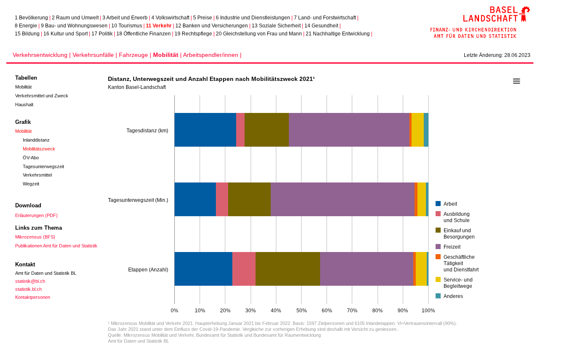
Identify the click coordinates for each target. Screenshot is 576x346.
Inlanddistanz (36, 139)
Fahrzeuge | (136, 54)
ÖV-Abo (31, 157)
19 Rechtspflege (193, 34)
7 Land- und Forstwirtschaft (325, 18)
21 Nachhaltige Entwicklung (338, 34)
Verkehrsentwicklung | (43, 54)
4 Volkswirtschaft (170, 18)
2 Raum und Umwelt (75, 18)
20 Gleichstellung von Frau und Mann (259, 34)
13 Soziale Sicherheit (276, 26)
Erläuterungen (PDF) (36, 215)
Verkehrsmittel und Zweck (41, 95)
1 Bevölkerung (31, 18)
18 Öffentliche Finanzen (143, 34)
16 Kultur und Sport (65, 34)
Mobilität (23, 86)
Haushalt (24, 104)
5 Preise (202, 18)
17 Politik (102, 34)
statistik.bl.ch (28, 289)
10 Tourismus (126, 26)
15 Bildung (27, 34)
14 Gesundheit (321, 26)
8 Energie (26, 26)
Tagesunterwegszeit (43, 166)
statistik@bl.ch (30, 281)
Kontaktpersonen (32, 297)
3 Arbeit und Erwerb (125, 18)
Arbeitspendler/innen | (212, 54)
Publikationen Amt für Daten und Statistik (56, 245)
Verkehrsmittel (37, 174)
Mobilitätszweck (39, 148)
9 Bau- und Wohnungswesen (74, 26)
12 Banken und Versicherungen (211, 26)
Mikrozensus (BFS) (35, 236)
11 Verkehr (159, 26)
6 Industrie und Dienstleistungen (253, 18)
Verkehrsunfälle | (96, 54)
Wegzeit (31, 183)
